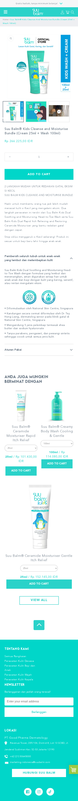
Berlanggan (39, 712)
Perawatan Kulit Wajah (18, 674)
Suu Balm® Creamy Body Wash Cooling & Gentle (57, 431)
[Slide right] (6, 119)
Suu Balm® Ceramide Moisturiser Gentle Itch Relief (39, 558)
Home (5, 20)
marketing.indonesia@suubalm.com (30, 762)
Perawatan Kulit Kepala (19, 679)
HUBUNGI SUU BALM (39, 772)
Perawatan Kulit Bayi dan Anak (20, 668)
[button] (5, 12)
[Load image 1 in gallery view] (13, 111)
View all (39, 600)
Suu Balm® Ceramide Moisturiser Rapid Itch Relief (21, 433)
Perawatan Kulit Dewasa (19, 661)
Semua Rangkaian (15, 656)
